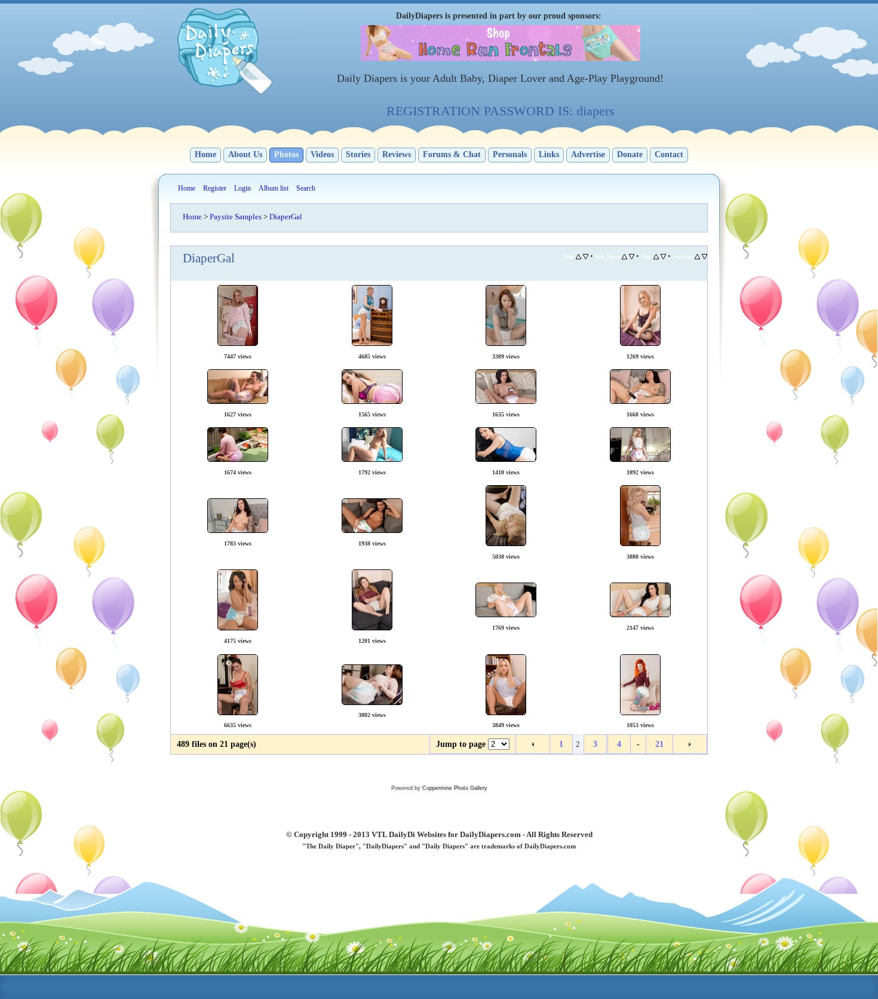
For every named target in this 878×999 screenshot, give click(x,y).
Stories (358, 154)
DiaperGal (285, 216)
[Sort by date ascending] (656, 256)
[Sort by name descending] (631, 256)
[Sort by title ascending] (578, 256)
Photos (286, 154)
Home (205, 154)
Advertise (588, 154)
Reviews (396, 154)
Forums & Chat (452, 154)
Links (549, 154)
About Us (245, 154)
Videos (322, 154)
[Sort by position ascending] (697, 256)
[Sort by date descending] (663, 256)
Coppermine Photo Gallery (454, 788)
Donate (630, 154)
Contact (669, 154)
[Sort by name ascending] (624, 256)
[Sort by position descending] (704, 256)
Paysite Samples (236, 216)
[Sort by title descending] (585, 256)
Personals (510, 154)
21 (659, 744)
